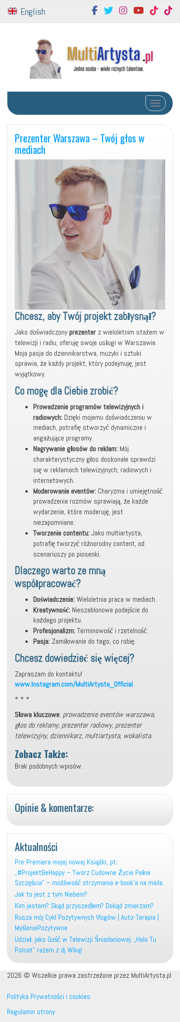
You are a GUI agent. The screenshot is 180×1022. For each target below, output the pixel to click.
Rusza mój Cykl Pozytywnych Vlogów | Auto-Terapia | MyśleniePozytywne (87, 922)
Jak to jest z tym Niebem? (52, 894)
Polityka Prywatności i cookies (48, 996)
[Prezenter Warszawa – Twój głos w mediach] (90, 234)
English (31, 12)
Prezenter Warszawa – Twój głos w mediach (79, 143)
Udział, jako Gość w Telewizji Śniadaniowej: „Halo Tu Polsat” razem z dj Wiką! (85, 944)
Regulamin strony (31, 1011)
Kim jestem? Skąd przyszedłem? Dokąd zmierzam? (84, 905)
